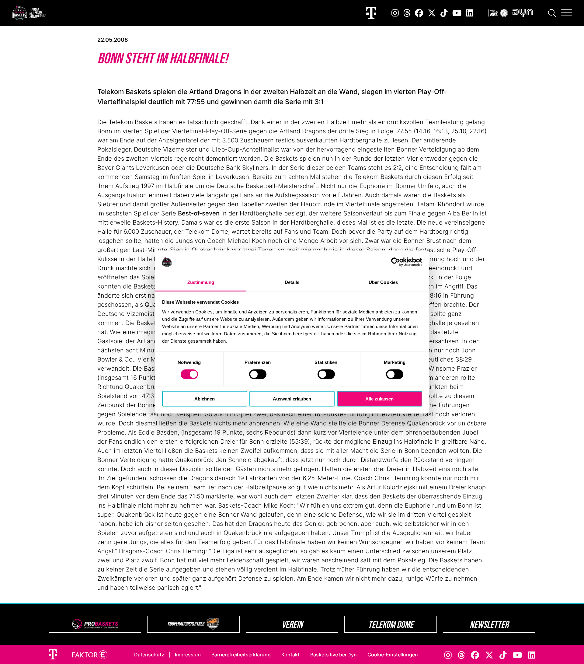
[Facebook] (419, 13)
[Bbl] (498, 13)
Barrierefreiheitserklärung (241, 655)
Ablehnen (204, 398)
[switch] (257, 374)
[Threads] (407, 13)
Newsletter (489, 624)
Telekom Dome (390, 624)
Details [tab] (292, 282)
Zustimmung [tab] (200, 282)
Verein (292, 624)
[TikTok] (444, 13)
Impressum (188, 655)
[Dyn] (523, 13)
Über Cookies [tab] (383, 282)
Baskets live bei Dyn (333, 655)
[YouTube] (456, 13)
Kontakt (290, 655)
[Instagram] (395, 13)
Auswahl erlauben (292, 398)
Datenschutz (149, 655)
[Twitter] (432, 13)
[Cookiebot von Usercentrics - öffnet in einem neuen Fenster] (395, 262)
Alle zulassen (379, 398)
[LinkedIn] (469, 13)
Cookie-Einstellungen (392, 655)
